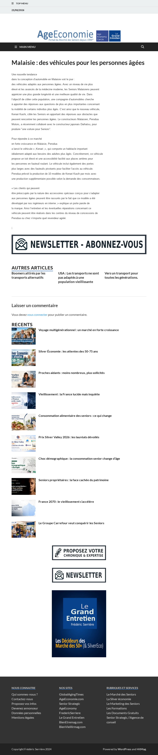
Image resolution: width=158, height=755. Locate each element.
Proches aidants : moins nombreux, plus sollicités (72, 373)
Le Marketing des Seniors (123, 703)
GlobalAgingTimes (71, 694)
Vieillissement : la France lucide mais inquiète (69, 394)
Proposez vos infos (24, 703)
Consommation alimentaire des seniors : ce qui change (75, 415)
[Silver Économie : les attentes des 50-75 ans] (24, 351)
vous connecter (37, 314)
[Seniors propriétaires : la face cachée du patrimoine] (24, 480)
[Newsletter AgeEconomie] (79, 253)
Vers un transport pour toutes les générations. (121, 275)
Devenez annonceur (25, 708)
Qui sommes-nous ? (25, 694)
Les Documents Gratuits (123, 713)
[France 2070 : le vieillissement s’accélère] (24, 502)
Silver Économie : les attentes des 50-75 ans (68, 351)
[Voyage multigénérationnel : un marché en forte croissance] (24, 330)
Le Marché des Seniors (121, 694)
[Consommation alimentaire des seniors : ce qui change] (24, 416)
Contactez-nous (22, 699)
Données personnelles (26, 713)
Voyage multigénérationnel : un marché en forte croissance (79, 330)
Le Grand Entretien (71, 717)
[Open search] (142, 46)
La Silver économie (119, 699)
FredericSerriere (70, 713)
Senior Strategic (69, 703)
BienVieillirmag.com (72, 727)
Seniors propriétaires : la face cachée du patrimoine (74, 480)
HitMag (141, 749)
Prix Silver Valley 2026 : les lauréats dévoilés (69, 437)
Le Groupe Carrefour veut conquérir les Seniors (71, 523)
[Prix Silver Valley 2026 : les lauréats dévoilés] (24, 437)
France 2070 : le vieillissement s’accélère (66, 501)
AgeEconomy (68, 708)
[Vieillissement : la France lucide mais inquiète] (24, 394)
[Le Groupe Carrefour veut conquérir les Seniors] (24, 523)
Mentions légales (23, 717)
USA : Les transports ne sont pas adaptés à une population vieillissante (78, 277)
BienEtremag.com (70, 722)
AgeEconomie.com (71, 699)
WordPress (124, 749)
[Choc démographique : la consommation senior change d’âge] (24, 459)
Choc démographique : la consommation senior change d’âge (79, 458)
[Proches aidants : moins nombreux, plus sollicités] (24, 373)
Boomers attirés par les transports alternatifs (28, 275)
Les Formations (117, 708)
